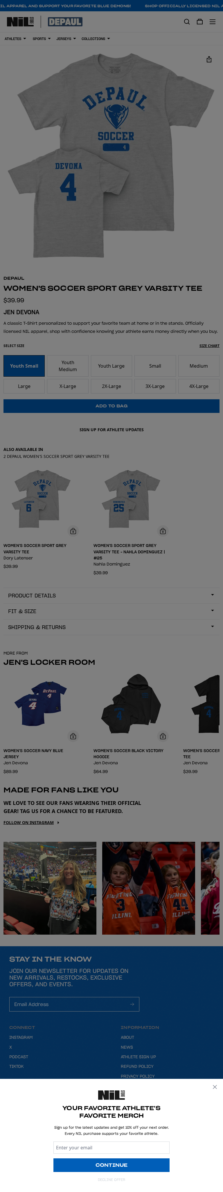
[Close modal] (215, 1087)
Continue (112, 1165)
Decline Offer (111, 1179)
